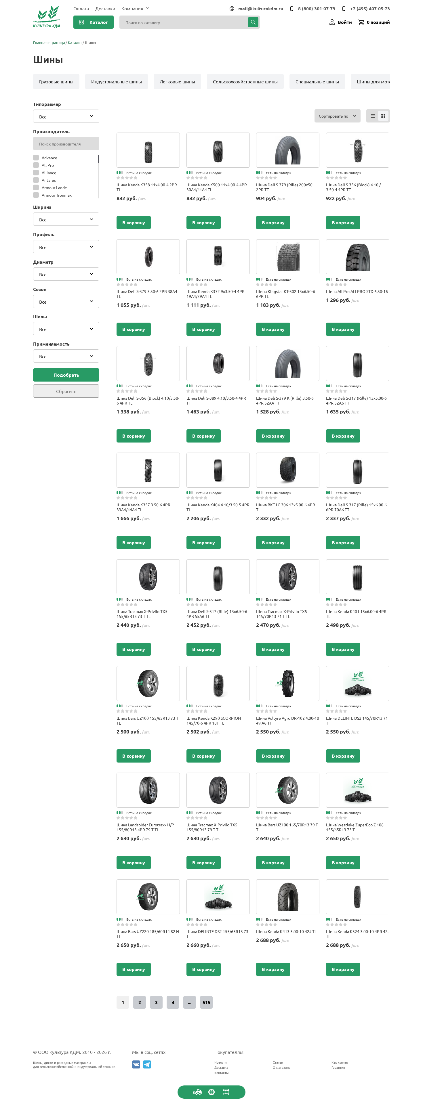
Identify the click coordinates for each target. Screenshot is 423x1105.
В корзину (133, 222)
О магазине (281, 1067)
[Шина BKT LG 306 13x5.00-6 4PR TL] (287, 458)
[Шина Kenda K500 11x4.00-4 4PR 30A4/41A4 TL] (218, 138)
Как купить (339, 1062)
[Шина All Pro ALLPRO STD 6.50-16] (357, 245)
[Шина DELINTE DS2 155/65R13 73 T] (218, 885)
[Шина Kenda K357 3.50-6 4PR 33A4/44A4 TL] (148, 458)
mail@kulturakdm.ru (260, 8)
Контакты (221, 1072)
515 (206, 1002)
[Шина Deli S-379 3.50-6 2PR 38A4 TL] (148, 245)
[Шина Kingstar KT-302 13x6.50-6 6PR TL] (288, 245)
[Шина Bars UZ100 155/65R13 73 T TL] (148, 672)
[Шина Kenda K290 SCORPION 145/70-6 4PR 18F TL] (218, 672)
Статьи (278, 1062)
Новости (220, 1062)
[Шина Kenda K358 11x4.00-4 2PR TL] (148, 138)
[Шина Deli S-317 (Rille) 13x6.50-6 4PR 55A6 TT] (218, 565)
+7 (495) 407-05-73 (370, 8)
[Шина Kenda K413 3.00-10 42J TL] (288, 885)
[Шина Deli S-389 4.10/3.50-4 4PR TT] (218, 352)
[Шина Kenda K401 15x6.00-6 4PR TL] (357, 565)
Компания (132, 8)
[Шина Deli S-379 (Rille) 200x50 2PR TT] (288, 138)
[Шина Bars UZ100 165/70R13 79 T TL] (287, 778)
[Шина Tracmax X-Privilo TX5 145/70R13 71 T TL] (287, 565)
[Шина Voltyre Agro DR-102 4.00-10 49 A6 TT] (287, 672)
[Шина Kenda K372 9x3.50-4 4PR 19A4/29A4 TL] (218, 245)
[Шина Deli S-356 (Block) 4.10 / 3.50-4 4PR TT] (357, 138)
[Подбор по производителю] (211, 1092)
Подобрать (66, 375)
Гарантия (338, 1067)
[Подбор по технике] (197, 1092)
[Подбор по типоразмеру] (226, 1092)
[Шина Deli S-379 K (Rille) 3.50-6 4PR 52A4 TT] (288, 352)
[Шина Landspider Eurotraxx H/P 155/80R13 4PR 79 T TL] (148, 778)
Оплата (81, 8)
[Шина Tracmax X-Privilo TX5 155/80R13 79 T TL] (218, 778)
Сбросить (66, 391)
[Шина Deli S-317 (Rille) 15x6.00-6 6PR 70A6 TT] (357, 458)
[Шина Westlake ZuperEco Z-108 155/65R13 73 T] (357, 778)
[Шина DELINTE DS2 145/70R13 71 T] (357, 672)
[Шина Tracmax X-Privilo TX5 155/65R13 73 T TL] (148, 565)
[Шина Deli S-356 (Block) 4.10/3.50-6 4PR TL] (148, 352)
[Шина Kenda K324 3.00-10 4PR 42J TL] (357, 885)
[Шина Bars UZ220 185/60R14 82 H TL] (148, 885)
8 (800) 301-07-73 (316, 8)
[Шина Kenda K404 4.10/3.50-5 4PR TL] (218, 458)
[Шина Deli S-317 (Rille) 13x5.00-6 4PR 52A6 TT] (357, 352)
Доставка (105, 8)
